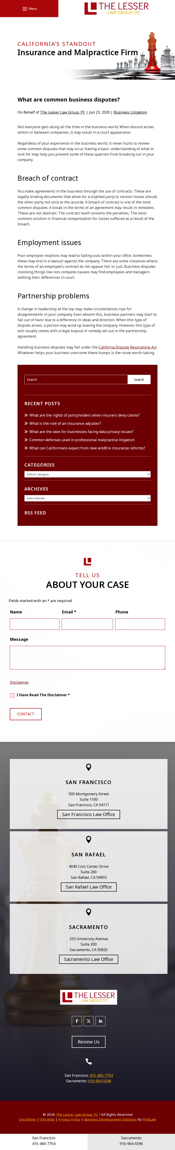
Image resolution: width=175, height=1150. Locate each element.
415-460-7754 (101, 1075)
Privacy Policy (69, 1119)
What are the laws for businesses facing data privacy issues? (81, 431)
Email (69, 612)
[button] (29, 8)
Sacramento (88, 926)
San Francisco (89, 782)
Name (16, 612)
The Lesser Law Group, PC (62, 112)
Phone (121, 612)
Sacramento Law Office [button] (88, 959)
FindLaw (149, 1119)
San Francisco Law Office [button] (88, 814)
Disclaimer (19, 682)
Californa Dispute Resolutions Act (128, 347)
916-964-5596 (99, 1080)
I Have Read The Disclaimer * (43, 694)
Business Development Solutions (110, 1119)
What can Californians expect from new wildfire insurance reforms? (87, 448)
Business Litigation (130, 112)
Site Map (47, 1119)
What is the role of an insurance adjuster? (65, 423)
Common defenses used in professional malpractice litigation (81, 439)
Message (19, 639)
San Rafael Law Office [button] (89, 887)
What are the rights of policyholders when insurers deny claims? (84, 415)
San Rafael (89, 854)
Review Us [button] (89, 1042)
